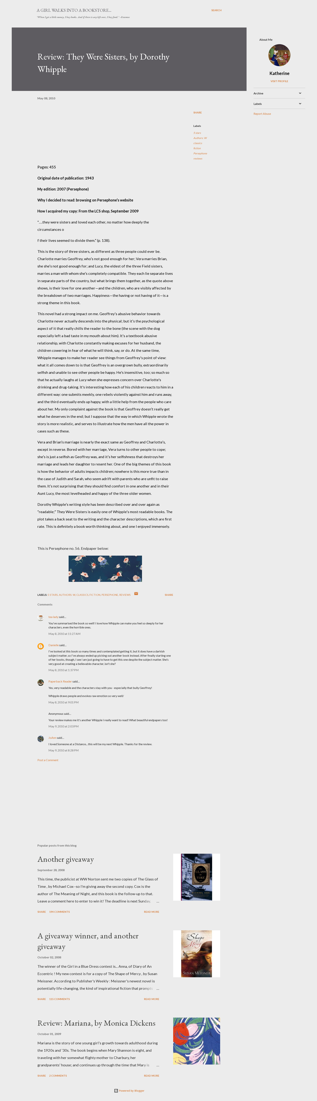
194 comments (59, 911)
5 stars (197, 132)
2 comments (58, 1075)
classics (197, 143)
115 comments (59, 999)
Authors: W (200, 138)
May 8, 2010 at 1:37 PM (63, 670)
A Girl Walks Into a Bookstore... (74, 10)
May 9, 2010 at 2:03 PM (63, 726)
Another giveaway (65, 859)
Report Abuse (262, 113)
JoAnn (52, 737)
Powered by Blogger (131, 1090)
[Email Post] (136, 594)
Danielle (53, 645)
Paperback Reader (60, 681)
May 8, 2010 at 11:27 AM (64, 633)
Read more (151, 911)
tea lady (53, 617)
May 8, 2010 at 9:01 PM (63, 702)
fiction (197, 148)
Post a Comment (47, 760)
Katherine (279, 73)
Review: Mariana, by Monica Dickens (96, 1023)
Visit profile (279, 81)
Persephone (200, 153)
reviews (197, 158)
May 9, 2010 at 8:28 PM (63, 750)
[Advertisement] (99, 798)
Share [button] (197, 112)
